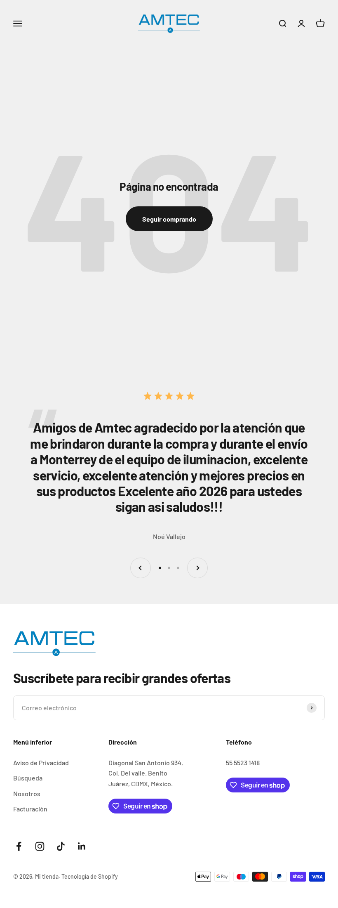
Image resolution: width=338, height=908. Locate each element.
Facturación (30, 809)
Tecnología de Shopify (89, 876)
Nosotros (26, 793)
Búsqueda (27, 778)
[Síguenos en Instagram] (39, 846)
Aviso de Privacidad (41, 762)
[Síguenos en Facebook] (18, 846)
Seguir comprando (169, 219)
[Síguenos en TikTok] (60, 846)
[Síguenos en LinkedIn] (81, 846)
